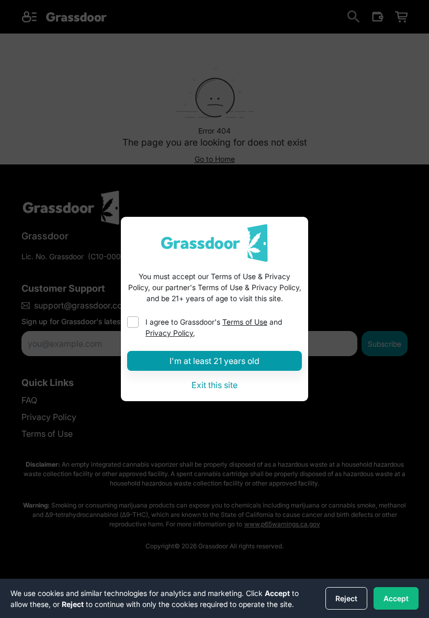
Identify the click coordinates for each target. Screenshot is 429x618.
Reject (346, 598)
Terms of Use (244, 321)
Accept (396, 598)
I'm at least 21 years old (214, 361)
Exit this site (214, 385)
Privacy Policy (169, 332)
